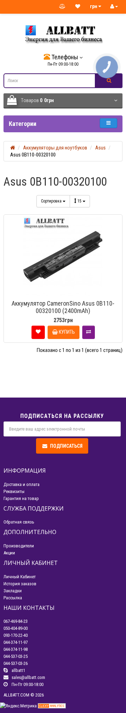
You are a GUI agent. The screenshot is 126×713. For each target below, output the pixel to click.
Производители (19, 545)
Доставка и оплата (22, 484)
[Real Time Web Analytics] (52, 705)
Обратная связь (19, 522)
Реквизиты (14, 491)
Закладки (13, 590)
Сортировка (52, 201)
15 (80, 201)
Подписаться (66, 446)
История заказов (20, 583)
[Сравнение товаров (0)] (62, 7)
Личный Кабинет (20, 576)
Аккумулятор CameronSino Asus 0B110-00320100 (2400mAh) (63, 307)
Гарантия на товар (21, 498)
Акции (9, 552)
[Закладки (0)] (77, 7)
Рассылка (13, 597)
